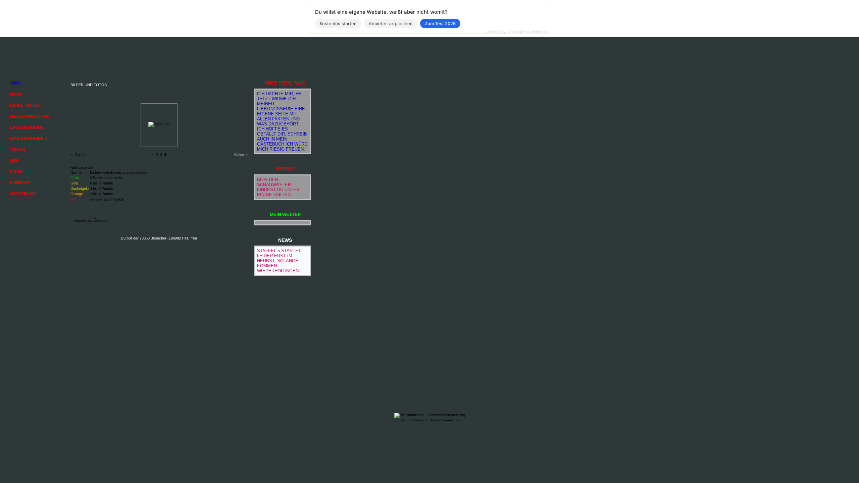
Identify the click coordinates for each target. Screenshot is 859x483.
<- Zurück (78, 155)
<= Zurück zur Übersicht (89, 220)
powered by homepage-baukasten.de (517, 31)
